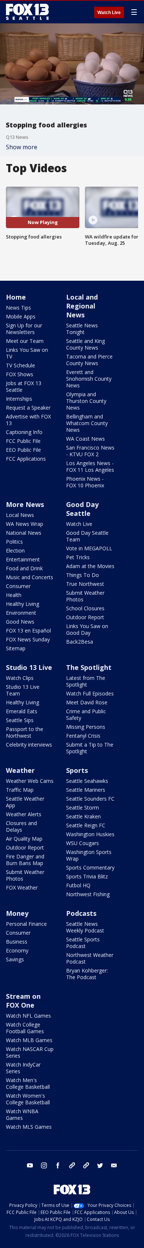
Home (16, 297)
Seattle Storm (82, 807)
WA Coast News (85, 438)
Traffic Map (20, 789)
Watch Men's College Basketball (28, 1083)
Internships (19, 398)
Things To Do (82, 574)
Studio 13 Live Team (23, 690)
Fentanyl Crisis (83, 735)
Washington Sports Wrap (89, 855)
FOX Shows (19, 374)
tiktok (72, 1165)
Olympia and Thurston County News (86, 401)
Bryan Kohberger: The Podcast (87, 974)
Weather (20, 770)
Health (13, 594)
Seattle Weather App (25, 802)
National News (23, 532)
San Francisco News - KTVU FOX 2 (90, 451)
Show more (21, 147)
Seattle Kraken (83, 816)
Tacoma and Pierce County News (89, 360)
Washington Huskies (90, 834)
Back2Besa (79, 641)
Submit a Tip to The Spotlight (89, 748)
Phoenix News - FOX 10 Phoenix (85, 482)
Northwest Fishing (88, 894)
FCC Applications (26, 458)
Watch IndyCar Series (23, 1068)
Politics (14, 541)
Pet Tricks (78, 557)
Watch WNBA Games (22, 1114)
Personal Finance (26, 923)
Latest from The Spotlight (85, 681)
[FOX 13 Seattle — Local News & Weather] (27, 12)
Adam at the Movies (90, 566)
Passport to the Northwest (24, 732)
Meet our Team (25, 340)
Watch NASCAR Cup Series (30, 1052)
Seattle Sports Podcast (83, 943)
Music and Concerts (29, 577)
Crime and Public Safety (86, 714)
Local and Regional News (82, 306)
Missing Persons (85, 726)
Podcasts (81, 913)
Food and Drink (24, 568)
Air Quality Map (24, 838)
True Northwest (85, 583)
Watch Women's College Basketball (28, 1099)
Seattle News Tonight (82, 329)
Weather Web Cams (30, 780)
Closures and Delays (21, 826)
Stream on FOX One (23, 1001)
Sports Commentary (90, 867)
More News (25, 504)
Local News (20, 514)
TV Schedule (20, 365)
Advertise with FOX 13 (28, 420)
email (114, 1165)
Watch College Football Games (25, 1028)
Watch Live (109, 12)
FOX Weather (22, 887)
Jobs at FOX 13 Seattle (23, 386)
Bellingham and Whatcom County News (87, 423)
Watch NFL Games (28, 1015)
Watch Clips (20, 677)
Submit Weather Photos (85, 596)
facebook (58, 1165)
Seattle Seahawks (87, 780)
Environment (21, 612)
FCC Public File (23, 440)
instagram (44, 1165)
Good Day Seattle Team (87, 536)
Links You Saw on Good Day (87, 629)
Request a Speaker (28, 407)
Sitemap (15, 648)
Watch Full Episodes (90, 693)
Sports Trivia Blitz (87, 876)
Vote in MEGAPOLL (89, 548)
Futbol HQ (78, 885)
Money (17, 913)
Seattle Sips (20, 720)
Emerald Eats (21, 711)
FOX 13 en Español (28, 630)
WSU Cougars (82, 843)
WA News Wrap (24, 523)
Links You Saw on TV (27, 353)
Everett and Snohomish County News (89, 378)
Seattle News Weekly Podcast (85, 927)
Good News (20, 621)
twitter (100, 1165)
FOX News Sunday (28, 639)
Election (15, 550)
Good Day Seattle (82, 509)
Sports (77, 770)
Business (16, 941)
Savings (15, 959)
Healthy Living (22, 603)
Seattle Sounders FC (90, 798)
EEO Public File (23, 449)
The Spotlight (89, 667)
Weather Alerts (23, 814)
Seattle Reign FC (85, 825)
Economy (17, 950)
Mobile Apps (20, 316)
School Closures (85, 608)
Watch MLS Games (29, 1126)
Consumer (18, 586)
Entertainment (23, 559)
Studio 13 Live (29, 667)
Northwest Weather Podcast (89, 958)
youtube (30, 1165)
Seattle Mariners (85, 789)
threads (86, 1165)
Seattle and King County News (85, 344)
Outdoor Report (85, 617)
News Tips (18, 307)
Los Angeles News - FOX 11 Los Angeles (90, 466)
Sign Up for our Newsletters (24, 329)
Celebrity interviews (29, 744)
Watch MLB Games (29, 1040)
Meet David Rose (86, 702)
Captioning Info (24, 432)
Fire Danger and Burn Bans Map (25, 860)
